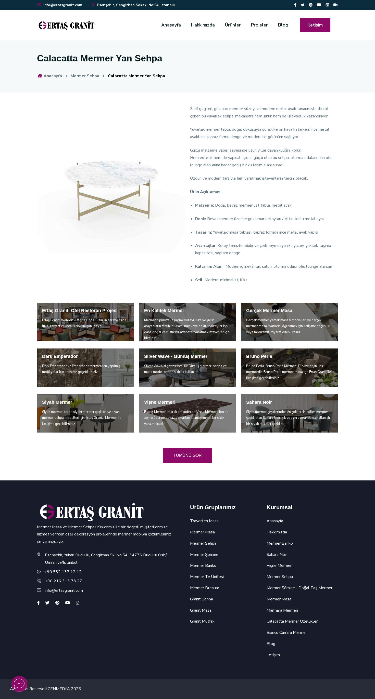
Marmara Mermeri (282, 610)
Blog (283, 25)
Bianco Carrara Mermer (287, 632)
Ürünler (233, 25)
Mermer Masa (202, 532)
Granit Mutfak (202, 621)
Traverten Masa (204, 521)
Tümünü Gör (187, 455)
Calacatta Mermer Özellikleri (292, 621)
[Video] (335, 5)
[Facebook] (295, 5)
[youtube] (319, 5)
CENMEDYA (59, 689)
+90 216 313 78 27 (63, 581)
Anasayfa (171, 25)
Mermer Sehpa (85, 76)
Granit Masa (200, 610)
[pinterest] (310, 5)
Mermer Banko (203, 565)
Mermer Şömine (204, 554)
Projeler (259, 25)
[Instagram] (327, 5)
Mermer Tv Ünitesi (207, 577)
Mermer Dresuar (204, 588)
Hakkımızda (203, 25)
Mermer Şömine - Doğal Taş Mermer (299, 588)
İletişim (315, 25)
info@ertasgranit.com (62, 5)
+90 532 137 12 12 (63, 572)
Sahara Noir (277, 554)
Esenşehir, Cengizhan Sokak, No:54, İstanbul (135, 5)
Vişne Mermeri (279, 565)
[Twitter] (302, 5)
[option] (111, 179)
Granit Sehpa (201, 599)
